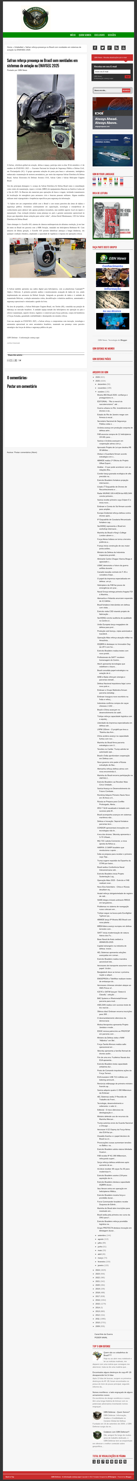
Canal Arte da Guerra (104, 1334)
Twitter (102, 48)
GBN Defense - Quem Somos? (117, 1412)
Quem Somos (85, 35)
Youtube (123, 48)
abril (100, 1254)
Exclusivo (99, 35)
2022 (98, 1277)
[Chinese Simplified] (122, 185)
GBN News (22, 70)
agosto (101, 1239)
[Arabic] (117, 185)
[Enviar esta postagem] (19, 360)
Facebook (95, 48)
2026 (98, 377)
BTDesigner (112, 1477)
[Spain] (111, 180)
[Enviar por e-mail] (8, 360)
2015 (98, 1304)
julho (100, 1243)
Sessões (112, 35)
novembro (102, 388)
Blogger (124, 340)
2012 (98, 1315)
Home (9, 47)
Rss (116, 48)
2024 (98, 1270)
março (101, 1258)
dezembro (102, 384)
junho (100, 1247)
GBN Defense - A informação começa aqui (66, 1477)
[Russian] (95, 185)
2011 (98, 1319)
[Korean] (111, 185)
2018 (98, 1292)
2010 (98, 1322)
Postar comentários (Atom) (25, 452)
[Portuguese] (100, 185)
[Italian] (117, 180)
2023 (98, 1274)
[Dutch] (122, 180)
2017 (98, 1296)
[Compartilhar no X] (13, 360)
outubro (101, 392)
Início (73, 35)
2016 (98, 1300)
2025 (98, 381)
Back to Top (10, 1477)
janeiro (101, 1265)
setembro (102, 1235)
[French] (100, 180)
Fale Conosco (11, 40)
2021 (98, 1281)
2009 (98, 1326)
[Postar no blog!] (10, 360)
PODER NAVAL (101, 1337)
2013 (98, 1311)
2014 (98, 1307)
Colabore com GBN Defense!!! (116, 1432)
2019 (98, 1289)
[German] (106, 180)
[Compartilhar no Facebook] (16, 360)
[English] (95, 180)
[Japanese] (106, 185)
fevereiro (102, 1262)
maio (100, 1250)
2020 (98, 1285)
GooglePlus (109, 48)
